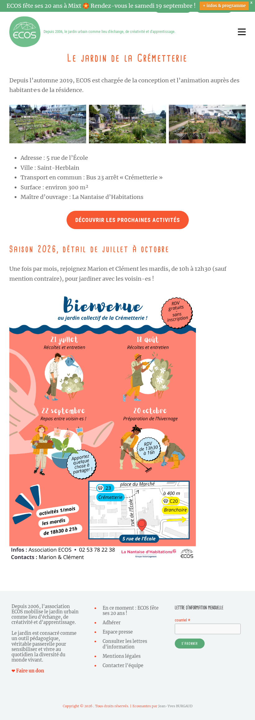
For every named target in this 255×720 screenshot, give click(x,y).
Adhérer (112, 622)
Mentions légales (122, 656)
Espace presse (118, 632)
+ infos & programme (224, 5)
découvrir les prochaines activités (127, 220)
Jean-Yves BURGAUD (175, 706)
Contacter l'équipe (123, 665)
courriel (182, 620)
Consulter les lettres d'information (125, 644)
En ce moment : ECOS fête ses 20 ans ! (131, 610)
